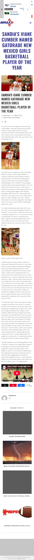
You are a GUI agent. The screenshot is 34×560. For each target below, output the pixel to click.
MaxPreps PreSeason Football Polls (17, 526)
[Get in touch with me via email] (9, 398)
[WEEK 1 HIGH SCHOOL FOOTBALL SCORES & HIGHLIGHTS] (17, 482)
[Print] (6, 121)
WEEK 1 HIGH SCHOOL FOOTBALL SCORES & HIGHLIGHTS (18, 496)
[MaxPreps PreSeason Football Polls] (17, 512)
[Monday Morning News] (17, 422)
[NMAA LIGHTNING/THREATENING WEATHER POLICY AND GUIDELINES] (17, 452)
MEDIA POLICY (21, 558)
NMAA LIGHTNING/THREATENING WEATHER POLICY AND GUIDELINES (18, 466)
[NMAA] (7, 22)
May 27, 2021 (18, 115)
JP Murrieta (6, 115)
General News (7, 117)
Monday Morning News (17, 436)
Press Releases (16, 117)
